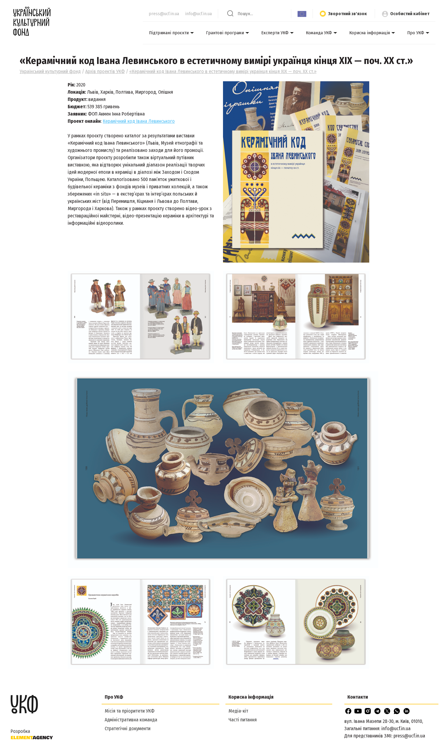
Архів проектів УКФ (105, 71)
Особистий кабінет (409, 13)
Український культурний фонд (50, 71)
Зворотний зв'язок (347, 13)
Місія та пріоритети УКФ (129, 711)
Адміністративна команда (131, 720)
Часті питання (242, 720)
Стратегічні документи (127, 728)
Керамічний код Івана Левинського (139, 121)
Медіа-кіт (238, 711)
